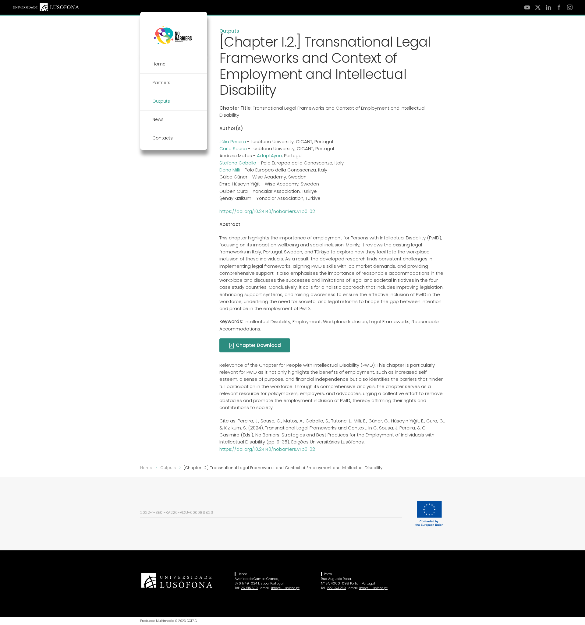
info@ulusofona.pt (285, 588)
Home (158, 64)
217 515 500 (249, 588)
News (158, 119)
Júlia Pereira (232, 141)
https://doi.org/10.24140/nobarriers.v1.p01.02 (267, 211)
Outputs (229, 31)
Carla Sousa (233, 148)
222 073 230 (336, 588)
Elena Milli (229, 170)
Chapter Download (258, 345)
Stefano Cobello (237, 163)
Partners (161, 82)
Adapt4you (269, 155)
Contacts (162, 138)
